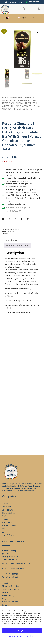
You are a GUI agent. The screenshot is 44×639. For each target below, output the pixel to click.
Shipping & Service (10, 586)
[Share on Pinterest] (27, 219)
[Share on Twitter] (15, 219)
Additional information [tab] (17, 245)
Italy (6, 233)
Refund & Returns (10, 601)
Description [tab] (11, 240)
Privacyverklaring (28, 636)
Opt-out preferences (15, 636)
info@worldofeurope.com (14, 2)
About (5, 583)
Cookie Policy (8, 592)
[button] (38, 33)
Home (5, 97)
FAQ (4, 598)
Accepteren (22, 631)
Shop (12, 97)
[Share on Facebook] (9, 219)
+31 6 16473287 (13, 211)
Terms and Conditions (12, 589)
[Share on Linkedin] (21, 219)
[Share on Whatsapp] (3, 219)
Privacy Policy (8, 595)
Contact (5, 605)
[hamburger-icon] (40, 18)
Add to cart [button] (11, 387)
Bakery (19, 97)
